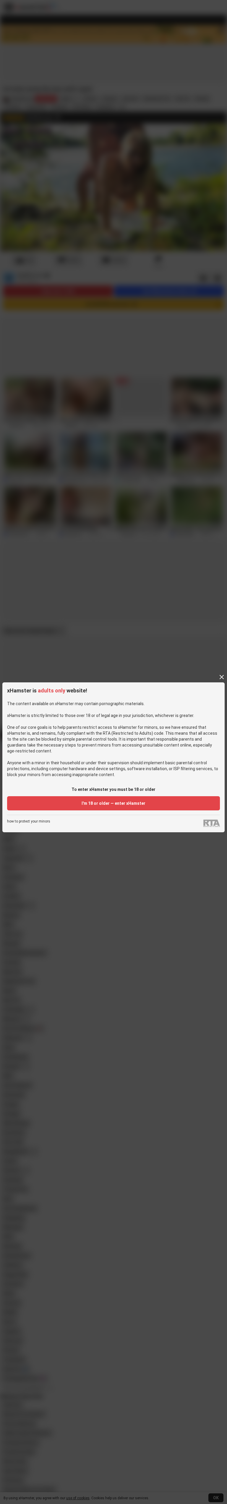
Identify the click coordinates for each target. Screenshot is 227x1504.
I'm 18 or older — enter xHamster (113, 803)
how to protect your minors (28, 821)
